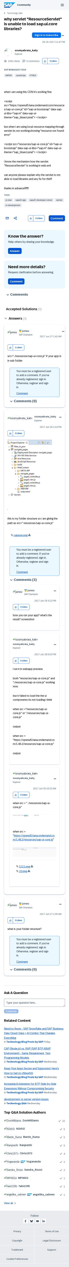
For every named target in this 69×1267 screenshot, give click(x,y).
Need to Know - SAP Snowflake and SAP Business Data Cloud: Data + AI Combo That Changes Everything (33, 1033)
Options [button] (62, 35)
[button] (45, 61)
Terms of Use (52, 1231)
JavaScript (21, 75)
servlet (59, 200)
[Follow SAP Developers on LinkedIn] (43, 1221)
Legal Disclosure (52, 1240)
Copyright (17, 1240)
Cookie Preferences (17, 1259)
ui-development (13, 205)
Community (24, 5)
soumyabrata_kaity (26, 50)
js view (9, 200)
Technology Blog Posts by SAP (24, 1041)
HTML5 (33, 75)
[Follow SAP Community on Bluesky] (31, 1221)
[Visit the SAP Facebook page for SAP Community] (25, 1221)
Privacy (17, 1231)
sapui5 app (21, 200)
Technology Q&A (14, 13)
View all (8, 1203)
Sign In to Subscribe (46, 35)
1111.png (24, 866)
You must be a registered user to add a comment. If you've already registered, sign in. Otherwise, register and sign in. (33, 379)
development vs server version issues (26, 1099)
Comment (57, 218)
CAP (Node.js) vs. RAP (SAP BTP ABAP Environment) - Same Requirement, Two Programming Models (27, 1053)
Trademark (17, 1249)
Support (51, 1249)
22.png (23, 871)
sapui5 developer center (41, 200)
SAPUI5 (8, 75)
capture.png (20, 535)
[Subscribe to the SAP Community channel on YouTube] (37, 1221)
